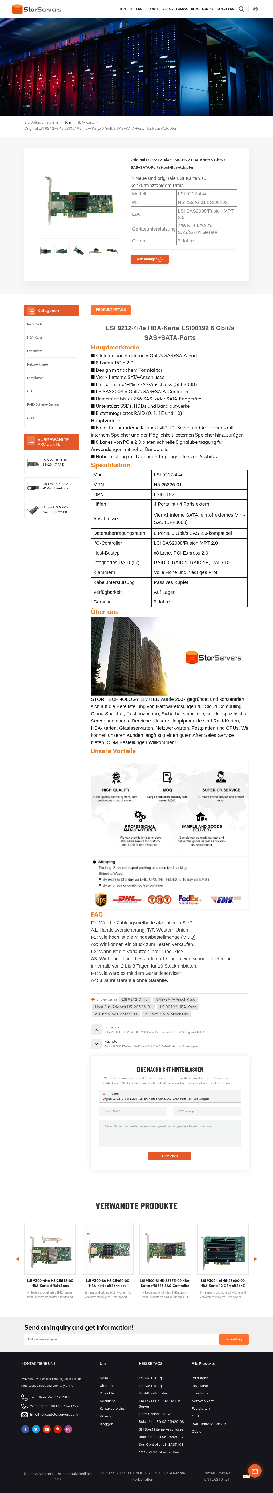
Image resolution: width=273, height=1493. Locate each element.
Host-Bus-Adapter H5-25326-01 (123, 1007)
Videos (168, 9)
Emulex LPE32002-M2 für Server (159, 1403)
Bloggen (106, 1424)
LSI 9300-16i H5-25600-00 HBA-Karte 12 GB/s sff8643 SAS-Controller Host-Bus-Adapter (222, 1283)
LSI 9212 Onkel (135, 999)
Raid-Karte (35, 324)
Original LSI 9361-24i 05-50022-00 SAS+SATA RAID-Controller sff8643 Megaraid (55, 509)
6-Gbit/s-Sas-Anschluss (116, 1014)
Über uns (135, 9)
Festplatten (35, 378)
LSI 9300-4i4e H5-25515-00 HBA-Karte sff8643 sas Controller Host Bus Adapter (50, 1283)
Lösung (182, 9)
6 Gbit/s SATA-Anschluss (166, 1014)
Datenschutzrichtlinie (74, 1473)
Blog (195, 9)
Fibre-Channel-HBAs (155, 1414)
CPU (30, 391)
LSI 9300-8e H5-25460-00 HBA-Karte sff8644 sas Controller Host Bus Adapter (108, 1283)
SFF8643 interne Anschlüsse (161, 1429)
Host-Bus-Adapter (153, 1393)
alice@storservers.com (59, 1414)
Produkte (152, 9)
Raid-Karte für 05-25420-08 (161, 1422)
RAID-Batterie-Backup (43, 404)
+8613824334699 (64, 1406)
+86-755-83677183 (53, 1397)
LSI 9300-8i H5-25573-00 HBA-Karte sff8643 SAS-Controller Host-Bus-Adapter (165, 1283)
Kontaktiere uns (112, 1408)
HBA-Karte (86, 122)
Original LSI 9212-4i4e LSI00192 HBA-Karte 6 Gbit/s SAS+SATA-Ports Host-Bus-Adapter (156, 1099)
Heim (122, 9)
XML (58, 1479)
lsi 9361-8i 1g (150, 1378)
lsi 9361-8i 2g (150, 1386)
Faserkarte (35, 351)
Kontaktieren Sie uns (218, 9)
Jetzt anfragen (147, 259)
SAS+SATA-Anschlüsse (175, 999)
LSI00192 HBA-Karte (178, 1007)
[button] (256, 1259)
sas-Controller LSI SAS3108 (161, 1445)
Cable (31, 418)
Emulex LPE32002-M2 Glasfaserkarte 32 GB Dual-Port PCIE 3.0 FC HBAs (55, 486)
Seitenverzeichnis (39, 1473)
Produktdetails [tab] (111, 310)
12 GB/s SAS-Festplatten (159, 1452)
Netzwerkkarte (37, 364)
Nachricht (107, 1401)
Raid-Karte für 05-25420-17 (161, 1437)
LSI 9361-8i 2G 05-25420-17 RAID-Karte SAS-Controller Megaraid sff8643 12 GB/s (56, 462)
